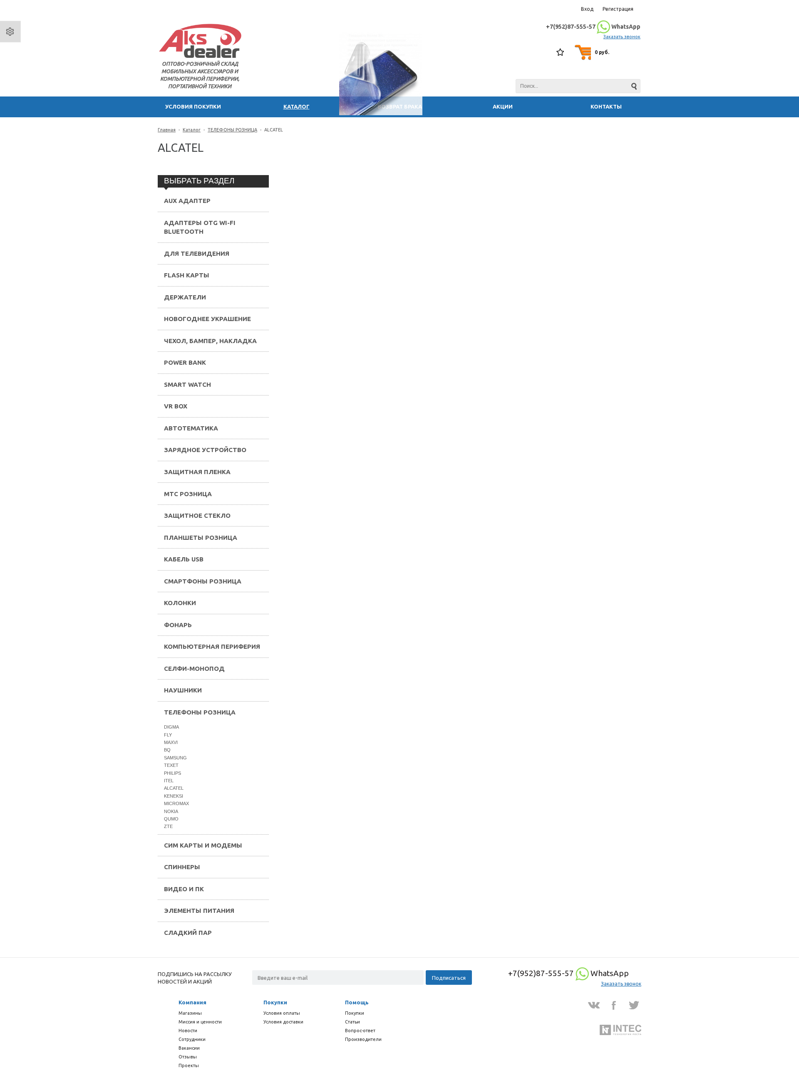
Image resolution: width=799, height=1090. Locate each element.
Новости (188, 1030)
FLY (168, 734)
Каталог (192, 129)
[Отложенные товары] (560, 52)
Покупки (275, 1002)
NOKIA (171, 811)
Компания (192, 1002)
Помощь (357, 1002)
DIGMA (171, 726)
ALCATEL (174, 788)
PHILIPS (172, 773)
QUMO (171, 818)
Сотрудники (192, 1039)
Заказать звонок (621, 36)
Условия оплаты (281, 1013)
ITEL (169, 780)
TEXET (171, 765)
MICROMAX (176, 803)
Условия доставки (283, 1021)
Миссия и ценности (200, 1021)
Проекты (189, 1065)
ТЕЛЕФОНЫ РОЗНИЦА (232, 129)
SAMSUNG (175, 757)
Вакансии (189, 1048)
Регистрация (618, 9)
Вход (587, 9)
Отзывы (188, 1056)
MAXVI (171, 742)
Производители (363, 1039)
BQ (167, 749)
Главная (167, 129)
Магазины (190, 1013)
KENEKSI (173, 795)
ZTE (168, 826)
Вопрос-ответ (360, 1030)
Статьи (352, 1021)
